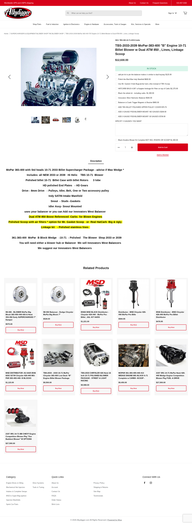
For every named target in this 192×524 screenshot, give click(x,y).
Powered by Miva (114, 520)
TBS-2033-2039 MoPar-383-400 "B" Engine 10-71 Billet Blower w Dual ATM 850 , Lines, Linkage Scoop (102, 34)
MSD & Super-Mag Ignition (16, 496)
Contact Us (144, 3)
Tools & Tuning (38, 487)
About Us (132, 3)
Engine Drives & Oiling (14, 483)
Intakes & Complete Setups (16, 491)
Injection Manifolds (13, 500)
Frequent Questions (160, 3)
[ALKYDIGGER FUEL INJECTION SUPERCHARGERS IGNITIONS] (18, 13)
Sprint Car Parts (12, 504)
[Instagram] (151, 483)
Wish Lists (56, 504)
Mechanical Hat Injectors (15, 487)
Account (55, 487)
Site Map (97, 491)
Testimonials (98, 496)
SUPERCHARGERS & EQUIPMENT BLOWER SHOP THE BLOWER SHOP (37, 34)
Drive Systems (38, 483)
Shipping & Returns (101, 487)
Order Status (56, 500)
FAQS (54, 496)
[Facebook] (144, 483)
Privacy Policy (99, 483)
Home (6, 34)
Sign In (171, 13)
